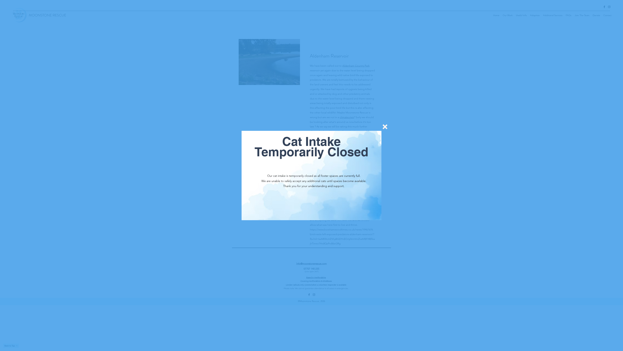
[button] (385, 126)
